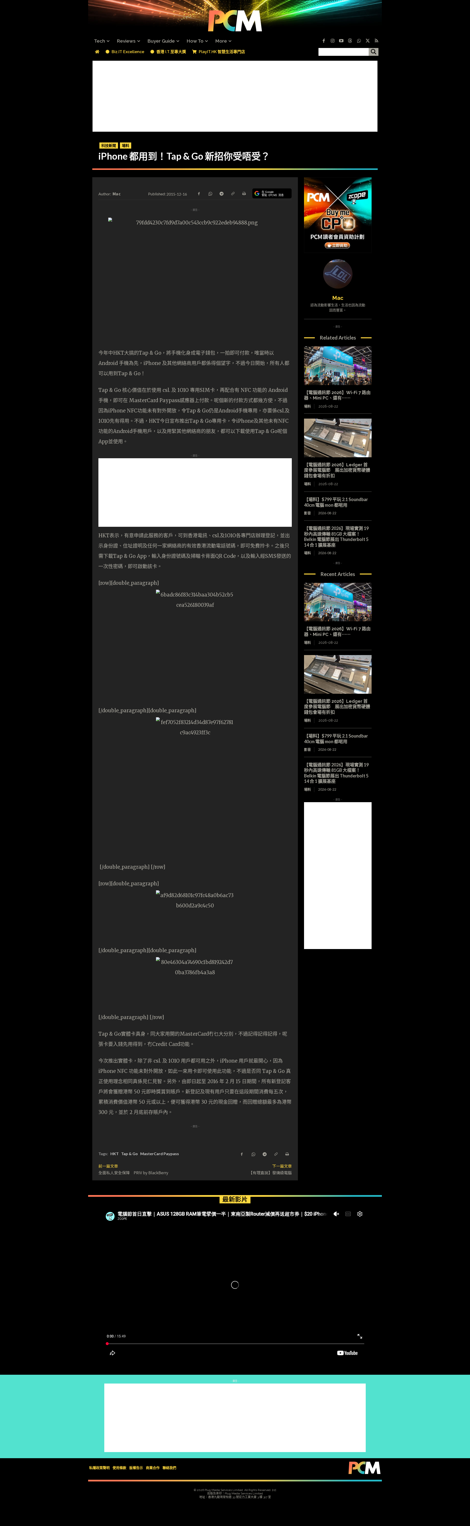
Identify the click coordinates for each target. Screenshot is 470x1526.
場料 (125, 145)
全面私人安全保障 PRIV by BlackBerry (133, 1172)
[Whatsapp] (358, 41)
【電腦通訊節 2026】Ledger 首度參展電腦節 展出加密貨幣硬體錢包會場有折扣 (337, 470)
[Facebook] (323, 41)
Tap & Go (129, 1153)
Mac (117, 193)
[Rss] (376, 41)
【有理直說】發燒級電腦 (270, 1172)
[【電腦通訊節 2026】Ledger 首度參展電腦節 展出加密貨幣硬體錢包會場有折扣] (338, 438)
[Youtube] (341, 41)
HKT (114, 1153)
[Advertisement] (235, 95)
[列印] (244, 193)
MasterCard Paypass (159, 1153)
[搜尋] (373, 52)
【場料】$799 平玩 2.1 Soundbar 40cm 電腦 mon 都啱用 (338, 502)
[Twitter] (367, 41)
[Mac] (337, 274)
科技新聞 (108, 145)
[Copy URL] (232, 193)
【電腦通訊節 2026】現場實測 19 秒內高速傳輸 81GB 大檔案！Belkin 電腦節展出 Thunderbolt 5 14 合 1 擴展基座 (336, 537)
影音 (307, 513)
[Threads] (350, 41)
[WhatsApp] (210, 193)
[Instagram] (332, 41)
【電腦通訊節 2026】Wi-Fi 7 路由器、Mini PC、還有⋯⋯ (337, 395)
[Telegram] (221, 193)
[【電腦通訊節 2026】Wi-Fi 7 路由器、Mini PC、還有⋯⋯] (338, 365)
